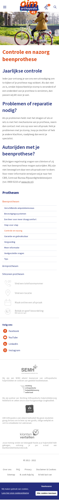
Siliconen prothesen (13, 274)
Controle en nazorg (13, 230)
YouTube (13, 337)
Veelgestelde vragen (14, 253)
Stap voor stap (11, 225)
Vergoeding (9, 242)
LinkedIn (13, 343)
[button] (55, 7)
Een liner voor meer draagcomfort (20, 219)
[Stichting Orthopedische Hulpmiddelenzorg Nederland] (29, 389)
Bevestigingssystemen (15, 213)
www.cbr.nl (27, 181)
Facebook (14, 331)
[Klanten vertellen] (29, 433)
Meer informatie (11, 247)
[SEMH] (29, 369)
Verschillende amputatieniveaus (19, 208)
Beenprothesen (10, 201)
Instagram (14, 350)
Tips (6, 258)
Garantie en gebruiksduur (16, 236)
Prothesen (10, 192)
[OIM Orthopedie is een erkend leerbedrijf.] (29, 409)
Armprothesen (10, 266)
